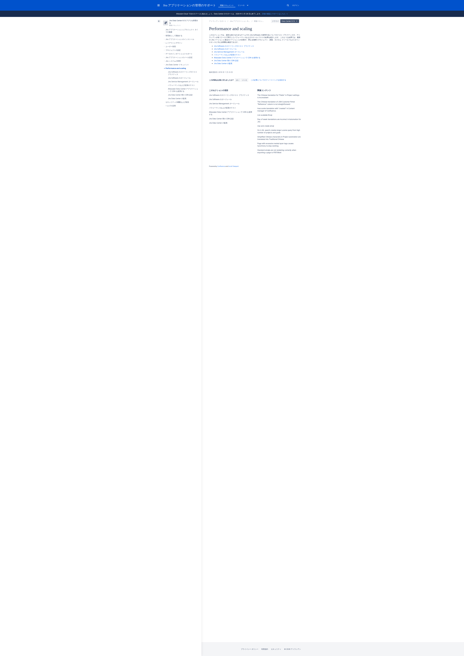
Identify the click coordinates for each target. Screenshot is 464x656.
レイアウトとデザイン (174, 43)
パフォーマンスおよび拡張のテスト (181, 85)
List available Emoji (264, 115)
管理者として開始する (174, 36)
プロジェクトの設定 (173, 50)
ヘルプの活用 (171, 106)
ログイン (295, 5)
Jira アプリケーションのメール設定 (179, 57)
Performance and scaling (176, 68)
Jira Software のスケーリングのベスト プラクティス (234, 46)
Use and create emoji (265, 126)
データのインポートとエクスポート (179, 54)
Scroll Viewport (233, 166)
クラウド (275, 21)
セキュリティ (276, 649)
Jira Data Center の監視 (177, 98)
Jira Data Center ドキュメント (177, 65)
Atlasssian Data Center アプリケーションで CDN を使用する (237, 58)
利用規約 (264, 649)
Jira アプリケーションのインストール (180, 39)
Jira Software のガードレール (179, 78)
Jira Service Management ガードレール (183, 81)
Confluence (221, 166)
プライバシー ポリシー (249, 649)
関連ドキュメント (227, 5)
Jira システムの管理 (173, 61)
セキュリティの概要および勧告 (177, 102)
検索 (288, 5)
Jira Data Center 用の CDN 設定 (180, 95)
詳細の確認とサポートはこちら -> (275, 14)
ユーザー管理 (171, 46)
